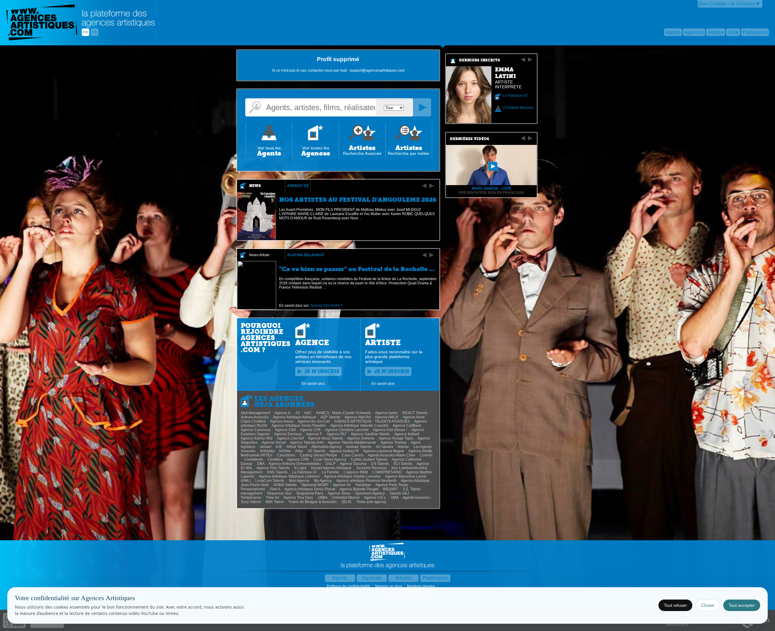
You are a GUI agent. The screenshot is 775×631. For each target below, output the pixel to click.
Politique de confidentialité (349, 586)
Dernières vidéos (469, 139)
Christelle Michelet (518, 108)
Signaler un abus (389, 586)
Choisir (707, 605)
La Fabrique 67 (515, 95)
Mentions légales (421, 586)
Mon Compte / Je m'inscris (727, 3)
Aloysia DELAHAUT (305, 255)
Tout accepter (742, 605)
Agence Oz (297, 186)
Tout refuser (675, 605)
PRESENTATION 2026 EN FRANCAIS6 (491, 193)
